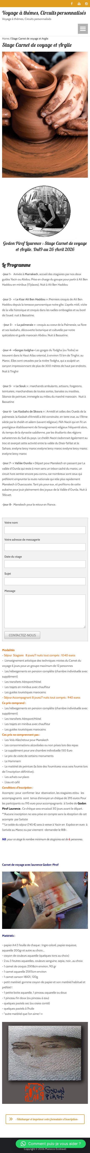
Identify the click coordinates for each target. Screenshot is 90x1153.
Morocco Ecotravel (55, 1148)
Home (5, 38)
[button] (51, 1144)
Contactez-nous (22, 635)
